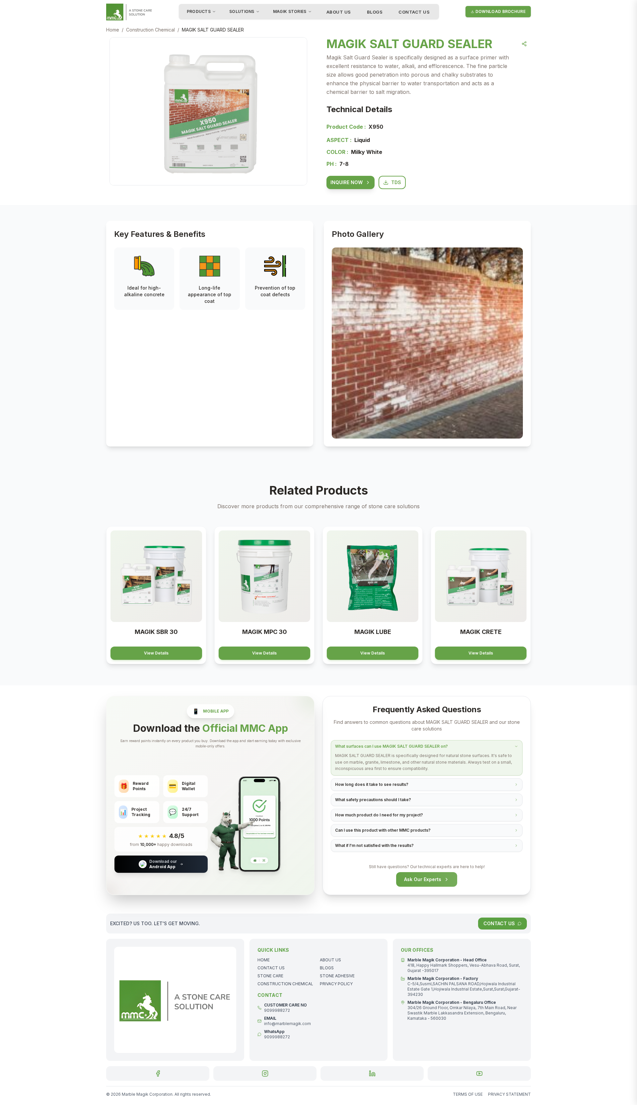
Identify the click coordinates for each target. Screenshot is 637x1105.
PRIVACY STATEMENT (509, 1094)
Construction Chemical (150, 30)
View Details (156, 653)
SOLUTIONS (241, 11)
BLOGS (375, 12)
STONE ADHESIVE (337, 975)
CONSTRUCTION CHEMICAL (285, 983)
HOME (263, 959)
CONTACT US (414, 12)
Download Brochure (500, 11)
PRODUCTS (199, 11)
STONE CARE (270, 975)
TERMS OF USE (468, 1094)
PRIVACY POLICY (336, 983)
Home (112, 30)
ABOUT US (338, 12)
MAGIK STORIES (290, 11)
